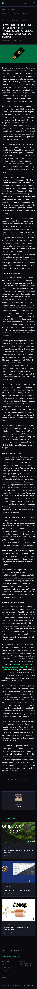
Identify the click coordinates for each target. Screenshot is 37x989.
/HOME (3, 9)
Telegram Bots (6, 968)
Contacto (4, 977)
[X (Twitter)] (26, 965)
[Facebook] (21, 965)
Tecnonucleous (10, 950)
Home (3, 965)
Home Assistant (7, 971)
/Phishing (24, 21)
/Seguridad (11, 9)
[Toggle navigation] (33, 3)
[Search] (25, 3)
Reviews (4, 974)
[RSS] (30, 965)
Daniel (18, 807)
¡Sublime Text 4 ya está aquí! (17, 890)
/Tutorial (8, 924)
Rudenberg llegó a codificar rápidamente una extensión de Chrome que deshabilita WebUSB (18, 667)
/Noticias (15, 21)
